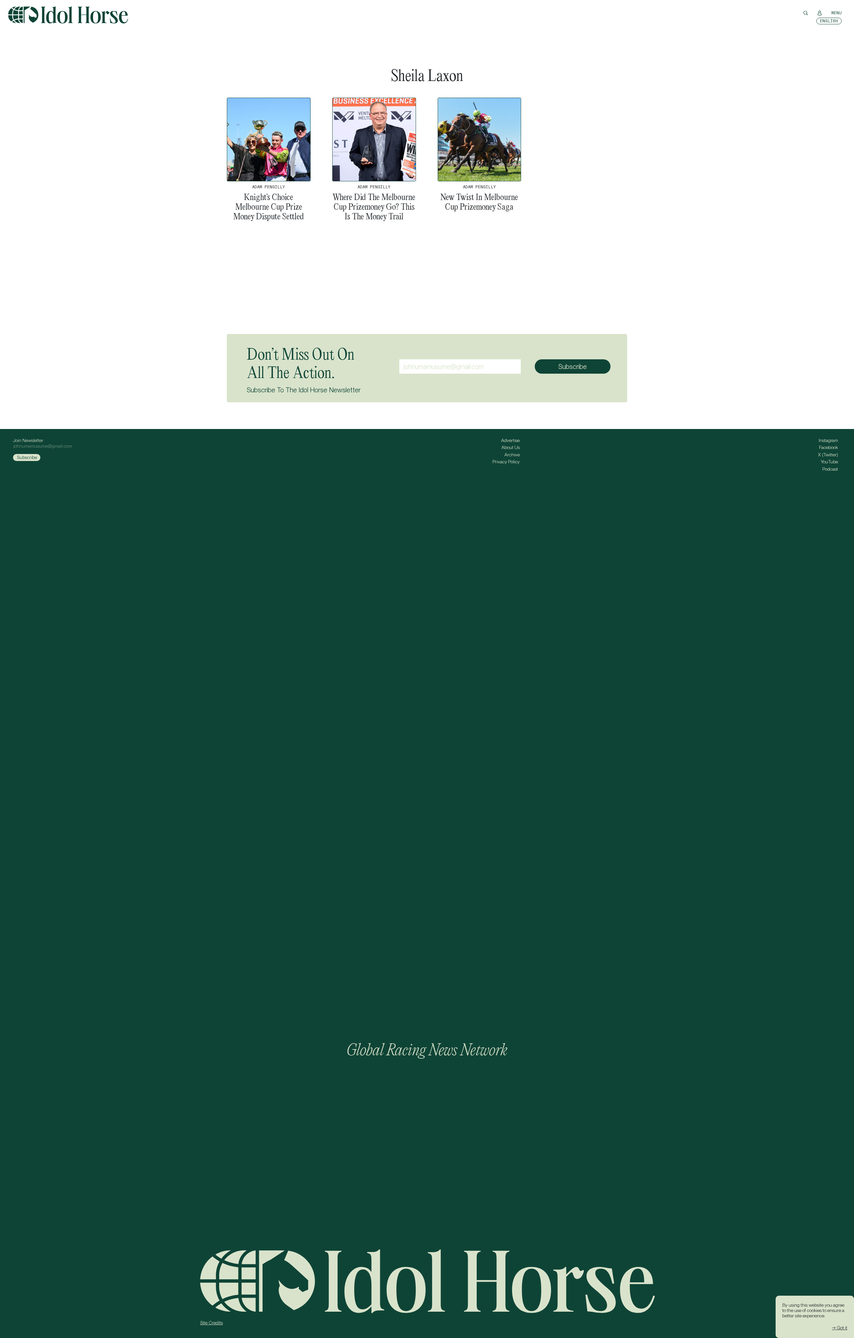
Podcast (830, 469)
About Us (510, 447)
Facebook (828, 447)
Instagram (828, 440)
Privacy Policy (506, 461)
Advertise (510, 440)
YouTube (829, 461)
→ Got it (839, 1327)
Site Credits (211, 1322)
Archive (512, 454)
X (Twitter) (828, 454)
